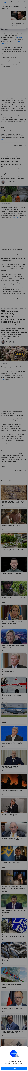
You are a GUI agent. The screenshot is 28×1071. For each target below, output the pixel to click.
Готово (14, 1068)
